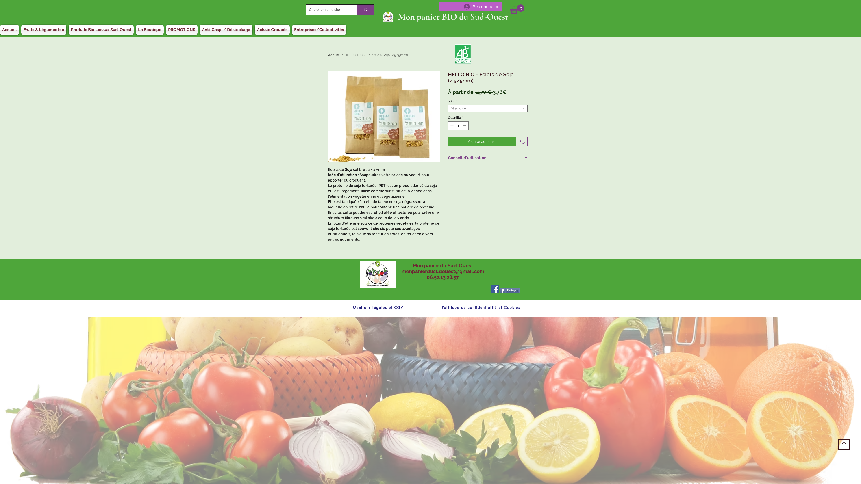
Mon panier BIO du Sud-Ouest (453, 16)
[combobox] (488, 108)
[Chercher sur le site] (365, 10)
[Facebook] (495, 289)
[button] (517, 9)
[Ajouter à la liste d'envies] (523, 141)
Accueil (334, 55)
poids (452, 101)
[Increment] (465, 126)
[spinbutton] (458, 126)
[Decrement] (451, 126)
